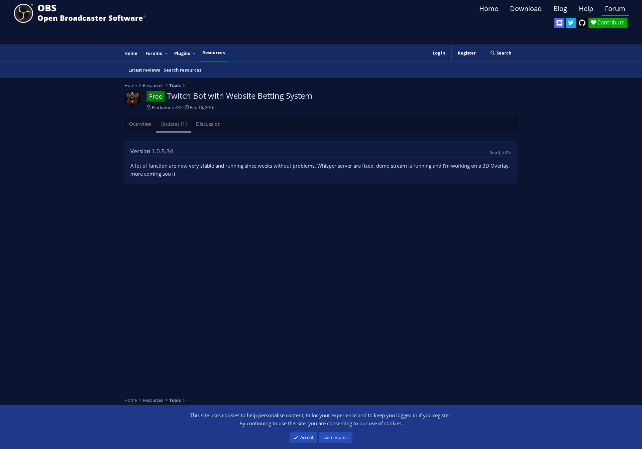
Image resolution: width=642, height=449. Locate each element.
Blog (560, 8)
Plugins (182, 53)
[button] (167, 53)
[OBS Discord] (559, 23)
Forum (615, 8)
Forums (153, 53)
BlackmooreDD (167, 107)
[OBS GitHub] (582, 23)
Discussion (208, 123)
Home (488, 8)
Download (526, 8)
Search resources (182, 70)
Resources (213, 53)
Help (586, 8)
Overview (140, 123)
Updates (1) (173, 123)
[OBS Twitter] (571, 23)
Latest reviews (144, 70)
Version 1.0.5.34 (151, 151)
